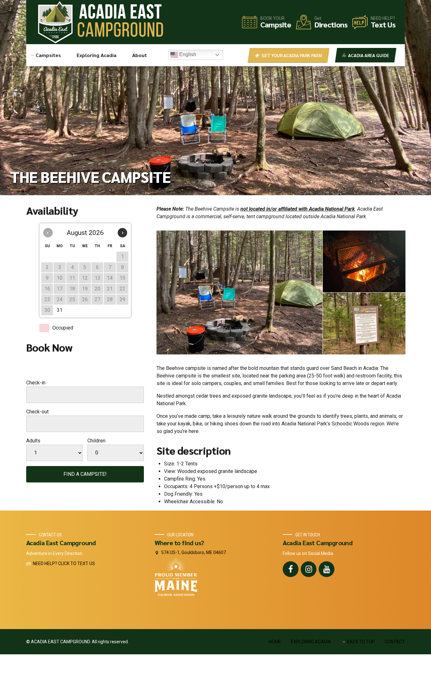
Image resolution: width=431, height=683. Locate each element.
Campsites (48, 55)
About (139, 55)
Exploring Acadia (96, 55)
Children (96, 441)
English (187, 54)
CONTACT (395, 641)
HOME (275, 641)
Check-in (35, 383)
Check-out (37, 412)
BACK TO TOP (361, 641)
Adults (33, 441)
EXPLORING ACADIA (311, 641)
